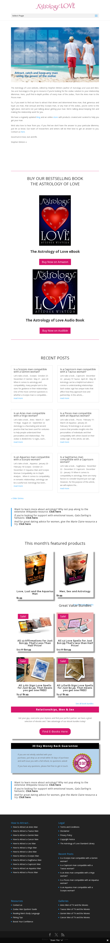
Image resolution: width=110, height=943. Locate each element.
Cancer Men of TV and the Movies (75, 917)
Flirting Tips (18, 917)
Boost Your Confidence (23, 921)
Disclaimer (64, 831)
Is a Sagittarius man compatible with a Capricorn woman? (76, 459)
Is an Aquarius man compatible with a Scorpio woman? (32, 458)
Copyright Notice (67, 839)
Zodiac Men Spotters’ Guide (25, 909)
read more (18, 398)
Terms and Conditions (69, 827)
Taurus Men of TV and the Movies (75, 909)
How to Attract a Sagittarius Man (27, 860)
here (23, 132)
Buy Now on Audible (55, 330)
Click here (55, 511)
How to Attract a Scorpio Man (26, 856)
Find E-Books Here (55, 731)
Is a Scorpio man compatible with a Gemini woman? (30, 370)
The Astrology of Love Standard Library (77, 843)
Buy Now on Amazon (55, 262)
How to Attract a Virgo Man (25, 847)
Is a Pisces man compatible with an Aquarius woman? (75, 414)
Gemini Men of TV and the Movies (75, 913)
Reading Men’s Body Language (26, 913)
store (55, 117)
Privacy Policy (66, 835)
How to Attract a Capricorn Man (27, 864)
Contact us (17, 905)
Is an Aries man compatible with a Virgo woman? (29, 414)
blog (38, 117)
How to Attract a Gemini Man (25, 835)
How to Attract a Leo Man (24, 843)
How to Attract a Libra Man (25, 851)
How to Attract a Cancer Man (25, 839)
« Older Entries (17, 498)
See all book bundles (85, 703)
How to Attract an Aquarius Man (27, 868)
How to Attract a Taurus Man (25, 831)
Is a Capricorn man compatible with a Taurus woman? (78, 370)
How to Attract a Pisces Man (25, 872)
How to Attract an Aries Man (25, 827)
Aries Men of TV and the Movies (74, 905)
